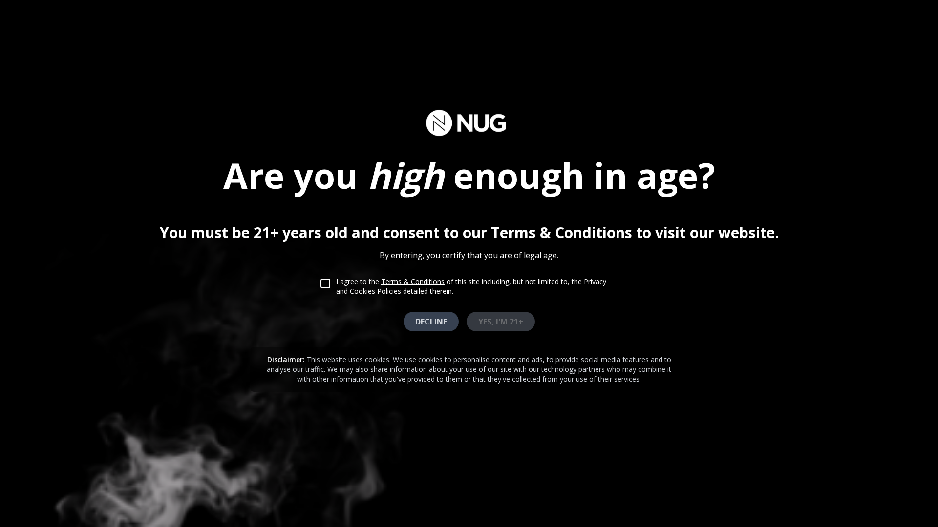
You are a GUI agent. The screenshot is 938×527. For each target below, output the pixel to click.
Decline (431, 321)
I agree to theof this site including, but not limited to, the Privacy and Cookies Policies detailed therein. (471, 286)
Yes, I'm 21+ (500, 321)
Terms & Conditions (413, 281)
